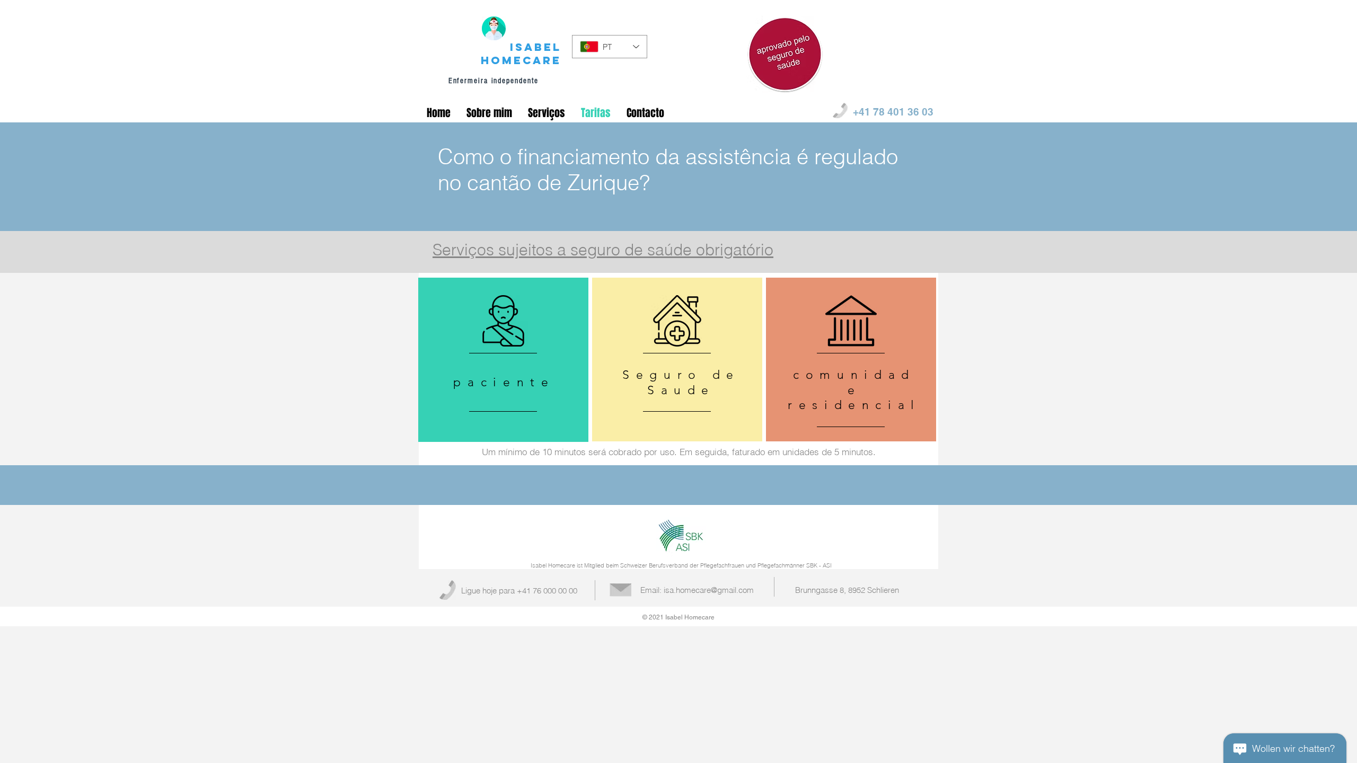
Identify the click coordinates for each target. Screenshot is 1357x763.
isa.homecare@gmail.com (709, 590)
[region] (503, 360)
